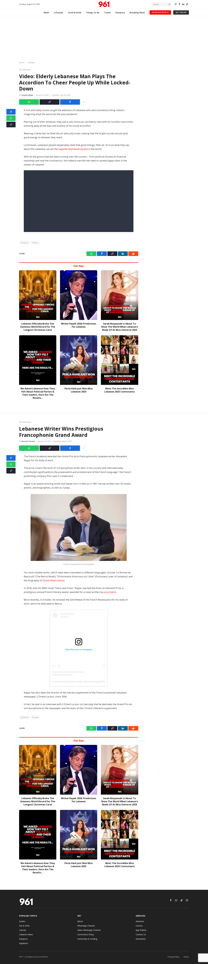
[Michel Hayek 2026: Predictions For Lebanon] (78, 295)
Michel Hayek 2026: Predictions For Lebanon (78, 325)
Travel (107, 12)
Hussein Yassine (28, 441)
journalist (110, 592)
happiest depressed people (73, 149)
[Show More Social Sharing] (83, 102)
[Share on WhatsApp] (29, 102)
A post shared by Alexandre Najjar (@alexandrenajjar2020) (78, 681)
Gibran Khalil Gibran (53, 580)
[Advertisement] (104, 39)
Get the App (181, 12)
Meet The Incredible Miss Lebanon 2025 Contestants (119, 390)
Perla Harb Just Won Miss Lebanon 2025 (79, 390)
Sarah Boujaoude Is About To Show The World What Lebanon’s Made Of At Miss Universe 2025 (119, 326)
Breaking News (137, 12)
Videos (35, 242)
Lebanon (25, 242)
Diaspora (120, 12)
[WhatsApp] (11, 118)
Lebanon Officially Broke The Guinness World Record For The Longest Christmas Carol (37, 326)
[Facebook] (11, 112)
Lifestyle (58, 12)
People (35, 717)
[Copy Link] (49, 102)
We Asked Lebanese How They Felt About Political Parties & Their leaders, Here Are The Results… (38, 393)
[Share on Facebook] (70, 102)
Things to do (92, 12)
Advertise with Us (160, 12)
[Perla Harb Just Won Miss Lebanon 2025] (78, 360)
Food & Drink (74, 12)
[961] (104, 4)
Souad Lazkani (27, 95)
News (46, 12)
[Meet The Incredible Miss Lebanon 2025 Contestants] (119, 360)
